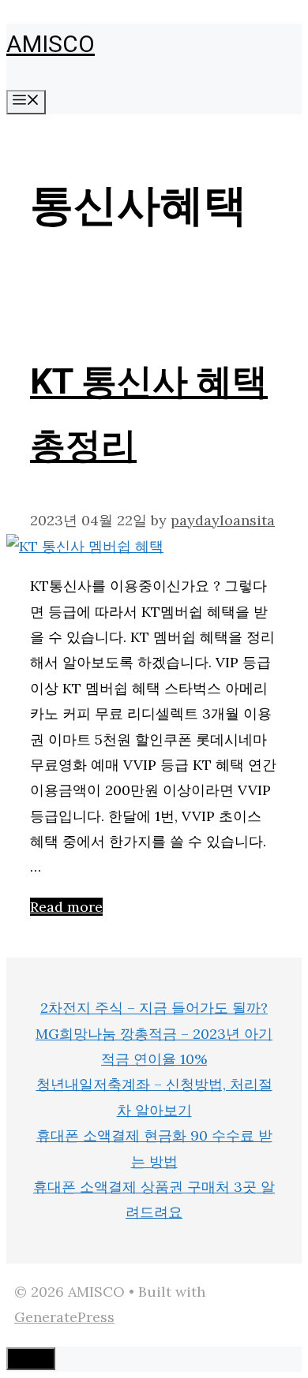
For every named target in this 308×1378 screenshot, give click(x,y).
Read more (66, 907)
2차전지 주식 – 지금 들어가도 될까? (154, 1008)
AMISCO (50, 45)
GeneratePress (64, 1317)
